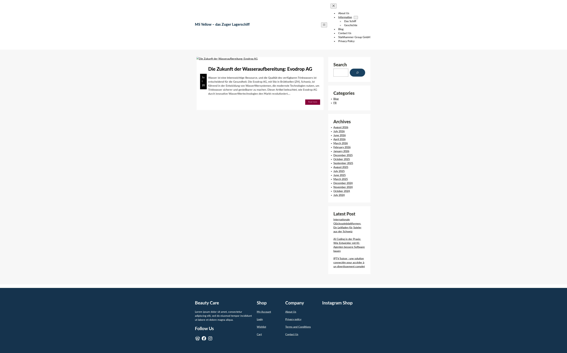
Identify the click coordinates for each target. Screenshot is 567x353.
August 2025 (340, 167)
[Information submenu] (356, 17)
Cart (259, 334)
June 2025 (339, 175)
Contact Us (291, 334)
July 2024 (339, 195)
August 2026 (340, 127)
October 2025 (341, 159)
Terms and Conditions (298, 327)
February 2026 (342, 147)
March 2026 (340, 143)
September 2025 (343, 163)
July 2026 (339, 131)
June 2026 (339, 135)
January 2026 (341, 151)
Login (260, 319)
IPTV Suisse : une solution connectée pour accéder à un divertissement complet (349, 262)
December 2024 (343, 183)
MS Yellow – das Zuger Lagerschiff (222, 24)
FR (335, 103)
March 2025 (340, 179)
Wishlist (261, 327)
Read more (314, 103)
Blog (202, 102)
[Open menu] (324, 24)
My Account (264, 312)
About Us (290, 312)
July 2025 (339, 171)
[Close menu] (334, 6)
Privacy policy (293, 319)
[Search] (357, 73)
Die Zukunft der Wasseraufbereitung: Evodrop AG (260, 69)
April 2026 (339, 139)
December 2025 (343, 155)
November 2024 (343, 187)
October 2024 (341, 191)
